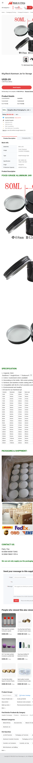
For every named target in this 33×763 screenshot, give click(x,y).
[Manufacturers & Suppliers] (16, 3)
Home (3, 12)
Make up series (5, 705)
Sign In (4, 130)
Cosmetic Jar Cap (24, 743)
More (3, 750)
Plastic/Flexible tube (7, 699)
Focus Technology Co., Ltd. (21, 756)
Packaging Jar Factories (21, 735)
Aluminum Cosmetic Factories (11, 739)
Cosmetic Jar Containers (9, 743)
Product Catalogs (25, 695)
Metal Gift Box (6, 723)
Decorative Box (18, 723)
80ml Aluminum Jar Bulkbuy (10, 747)
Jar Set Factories (7, 735)
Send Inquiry (17, 87)
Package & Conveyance (23, 12)
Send (16, 600)
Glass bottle (5, 702)
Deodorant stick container (24, 702)
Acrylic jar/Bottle (21, 699)
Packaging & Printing (11, 12)
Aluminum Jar (6, 727)
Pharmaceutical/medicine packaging (24, 705)
